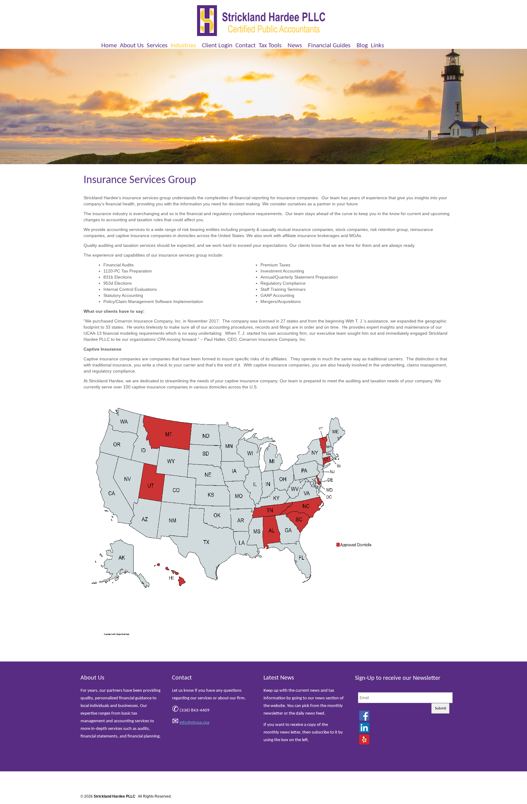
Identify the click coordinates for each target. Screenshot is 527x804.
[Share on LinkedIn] (364, 727)
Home (109, 45)
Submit (440, 708)
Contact (245, 45)
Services (157, 45)
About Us (132, 45)
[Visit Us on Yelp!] (364, 739)
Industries (183, 45)
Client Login (217, 45)
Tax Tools (270, 45)
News (295, 45)
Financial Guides (329, 45)
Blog (362, 45)
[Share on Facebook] (364, 715)
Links (377, 45)
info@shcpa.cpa (194, 722)
